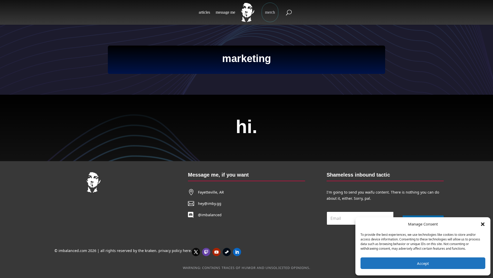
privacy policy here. (175, 250)
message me (225, 12)
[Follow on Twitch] (206, 252)
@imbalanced (210, 214)
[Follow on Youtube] (216, 252)
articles (204, 12)
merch (270, 12)
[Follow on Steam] (227, 252)
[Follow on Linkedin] (237, 252)
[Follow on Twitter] (196, 252)
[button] (482, 224)
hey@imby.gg (209, 203)
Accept (423, 263)
